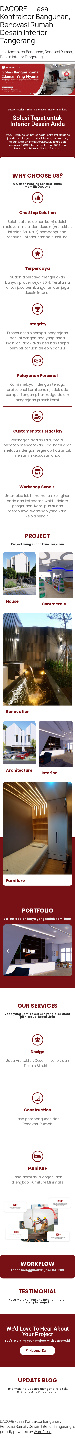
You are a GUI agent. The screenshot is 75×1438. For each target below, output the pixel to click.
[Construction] (37, 1098)
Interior (49, 773)
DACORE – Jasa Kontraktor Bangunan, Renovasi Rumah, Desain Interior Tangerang (35, 24)
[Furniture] (37, 1156)
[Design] (37, 1040)
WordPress (42, 1431)
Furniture (15, 880)
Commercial (55, 604)
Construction (37, 1110)
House (12, 601)
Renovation (18, 711)
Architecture (19, 770)
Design (37, 1052)
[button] (30, 93)
